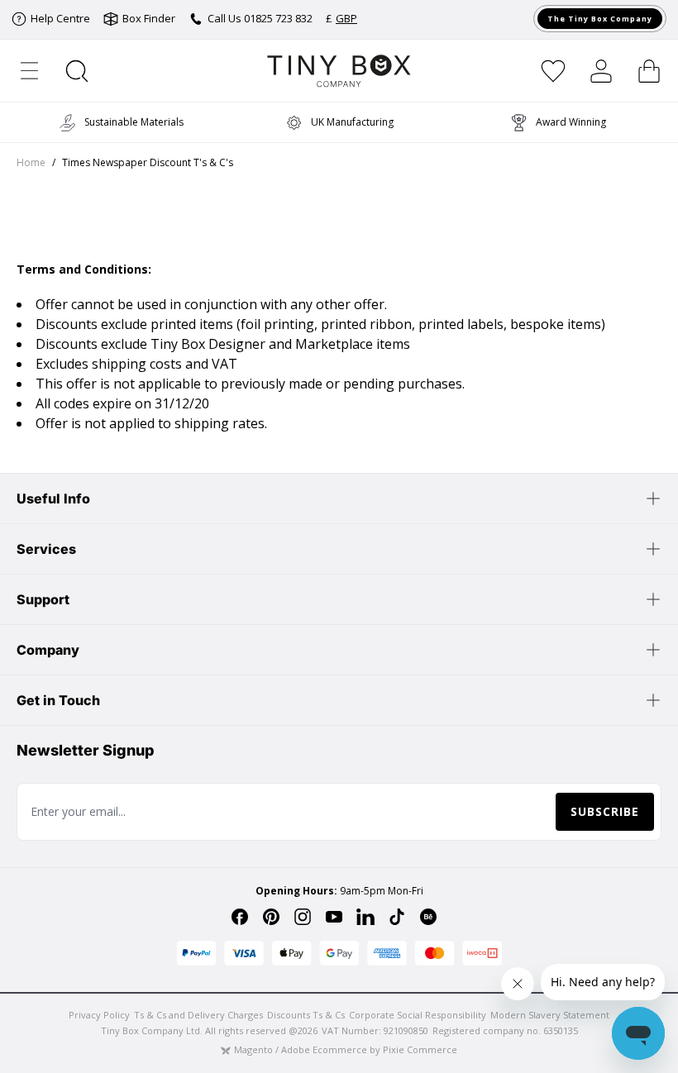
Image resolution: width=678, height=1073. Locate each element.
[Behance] (428, 917)
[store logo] (339, 71)
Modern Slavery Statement (549, 1015)
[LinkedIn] (365, 917)
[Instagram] (302, 917)
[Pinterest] (271, 917)
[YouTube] (334, 917)
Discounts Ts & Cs (306, 1015)
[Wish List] (553, 71)
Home (31, 162)
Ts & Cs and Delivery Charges (198, 1015)
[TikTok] (397, 917)
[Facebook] (240, 917)
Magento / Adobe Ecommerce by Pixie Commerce (345, 1049)
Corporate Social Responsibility (417, 1015)
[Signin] (601, 71)
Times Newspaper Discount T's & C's (147, 162)
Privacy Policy (99, 1015)
